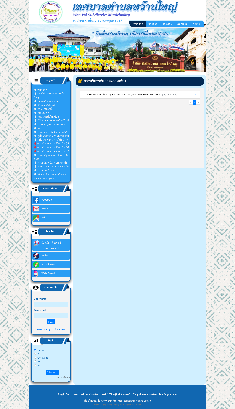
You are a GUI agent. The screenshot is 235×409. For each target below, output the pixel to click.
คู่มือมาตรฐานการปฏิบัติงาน (53, 135)
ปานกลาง (42, 357)
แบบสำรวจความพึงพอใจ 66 (52, 147)
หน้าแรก (138, 23)
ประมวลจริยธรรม (47, 170)
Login (51, 322)
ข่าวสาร (152, 23)
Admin (196, 23)
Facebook (47, 199)
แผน (39, 128)
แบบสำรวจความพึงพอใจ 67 (52, 151)
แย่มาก (41, 365)
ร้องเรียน (167, 23)
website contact (133, 405)
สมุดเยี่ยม (182, 23)
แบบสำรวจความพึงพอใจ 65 (52, 143)
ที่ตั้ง (43, 217)
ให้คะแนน (52, 372)
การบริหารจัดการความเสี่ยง (53, 162)
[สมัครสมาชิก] (43, 329)
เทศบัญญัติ (43, 112)
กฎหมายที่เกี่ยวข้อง (48, 116)
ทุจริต (44, 255)
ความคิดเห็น (48, 264)
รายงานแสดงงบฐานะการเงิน (53, 166)
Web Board (48, 273)
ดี (38, 353)
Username (40, 298)
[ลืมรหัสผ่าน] (60, 329)
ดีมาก (40, 350)
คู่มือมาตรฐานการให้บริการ (52, 139)
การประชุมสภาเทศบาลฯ (51, 124)
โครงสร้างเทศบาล (47, 101)
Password (40, 310)
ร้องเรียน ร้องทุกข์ (51, 245)
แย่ (38, 361)
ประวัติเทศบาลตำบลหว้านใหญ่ (50, 95)
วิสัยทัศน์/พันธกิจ (46, 105)
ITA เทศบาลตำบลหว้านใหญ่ (53, 120)
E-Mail (45, 208)
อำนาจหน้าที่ (44, 108)
